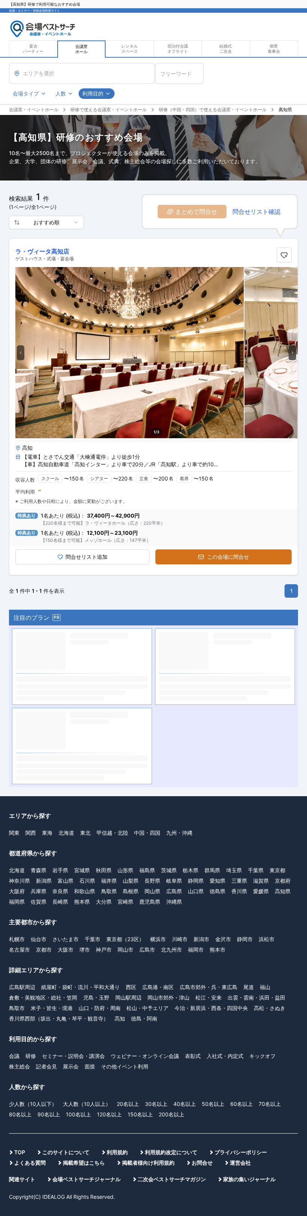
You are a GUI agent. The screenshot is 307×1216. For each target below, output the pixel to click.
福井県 (109, 703)
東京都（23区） (125, 761)
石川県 (87, 703)
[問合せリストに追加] (284, 255)
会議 (14, 878)
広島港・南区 (158, 809)
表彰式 (193, 878)
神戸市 (104, 772)
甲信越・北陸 (112, 655)
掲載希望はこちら (84, 985)
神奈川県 (19, 703)
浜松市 (266, 761)
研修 (30, 878)
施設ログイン (285, 16)
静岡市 (245, 761)
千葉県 (256, 692)
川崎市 (180, 761)
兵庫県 (38, 713)
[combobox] (46, 222)
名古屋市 (19, 772)
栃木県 (190, 692)
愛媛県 (261, 713)
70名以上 (270, 926)
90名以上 (48, 937)
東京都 (277, 692)
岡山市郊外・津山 (168, 820)
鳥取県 (109, 713)
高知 (120, 841)
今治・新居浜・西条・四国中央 (211, 830)
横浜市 (158, 761)
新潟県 (44, 703)
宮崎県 (125, 724)
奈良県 (60, 713)
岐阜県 (174, 703)
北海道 (66, 655)
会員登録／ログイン (251, 16)
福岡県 (17, 724)
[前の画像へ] (20, 352)
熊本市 (217, 772)
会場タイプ (26, 93)
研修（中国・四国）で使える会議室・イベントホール (213, 109)
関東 (14, 655)
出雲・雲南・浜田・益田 (256, 820)
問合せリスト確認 (256, 211)
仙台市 (38, 761)
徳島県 (217, 713)
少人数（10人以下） (33, 926)
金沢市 (223, 761)
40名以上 (184, 926)
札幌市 (17, 761)
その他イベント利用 (124, 889)
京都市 (44, 772)
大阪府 (17, 713)
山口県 (196, 713)
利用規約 (117, 974)
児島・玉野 (96, 820)
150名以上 (140, 937)
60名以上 (241, 926)
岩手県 (60, 692)
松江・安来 (208, 820)
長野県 (152, 703)
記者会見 (46, 889)
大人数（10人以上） (87, 926)
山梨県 (131, 703)
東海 (47, 655)
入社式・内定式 (225, 878)
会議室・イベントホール (33, 109)
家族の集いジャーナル (249, 1001)
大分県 (104, 724)
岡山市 (125, 772)
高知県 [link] (285, 109)
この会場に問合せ (228, 557)
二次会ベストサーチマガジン (172, 1001)
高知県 (283, 713)
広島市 (147, 772)
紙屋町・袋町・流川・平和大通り (80, 809)
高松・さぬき (269, 830)
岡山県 (152, 713)
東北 (85, 655)
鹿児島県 (149, 724)
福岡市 (196, 772)
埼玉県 (234, 692)
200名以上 (171, 937)
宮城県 (82, 692)
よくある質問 (30, 985)
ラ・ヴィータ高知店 (42, 251)
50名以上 (213, 926)
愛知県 (217, 703)
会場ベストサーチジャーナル (86, 1001)
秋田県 (104, 692)
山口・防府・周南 (100, 830)
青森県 (38, 692)
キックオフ (262, 878)
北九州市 (171, 772)
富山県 (65, 703)
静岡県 (196, 703)
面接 (90, 889)
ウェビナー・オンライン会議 (145, 878)
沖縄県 (174, 724)
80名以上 (20, 937)
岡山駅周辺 (128, 820)
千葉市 (92, 761)
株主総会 (19, 889)
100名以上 (78, 937)
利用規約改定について (171, 974)
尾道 (248, 809)
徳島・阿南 (144, 841)
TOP (19, 974)
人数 (60, 93)
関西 (30, 655)
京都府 (283, 703)
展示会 (71, 889)
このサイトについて (65, 974)
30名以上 (156, 926)
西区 (131, 809)
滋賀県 (261, 703)
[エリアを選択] (81, 73)
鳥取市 (17, 830)
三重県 (239, 703)
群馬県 (212, 692)
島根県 (131, 713)
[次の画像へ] (292, 352)
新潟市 (201, 761)
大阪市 (65, 772)
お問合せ (202, 985)
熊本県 (82, 724)
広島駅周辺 (22, 809)
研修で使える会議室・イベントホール (108, 109)
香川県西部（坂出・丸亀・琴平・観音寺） (59, 841)
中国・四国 (147, 655)
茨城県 (169, 692)
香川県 (239, 713)
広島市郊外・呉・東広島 (208, 809)
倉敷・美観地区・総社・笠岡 (43, 820)
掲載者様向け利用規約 (148, 985)
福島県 (147, 692)
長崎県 (60, 724)
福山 (265, 809)
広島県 (174, 713)
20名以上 (128, 926)
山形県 (125, 692)
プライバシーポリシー (241, 974)
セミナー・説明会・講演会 (73, 878)
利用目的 (92, 93)
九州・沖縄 (179, 655)
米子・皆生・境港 (52, 830)
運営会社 (240, 985)
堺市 (84, 772)
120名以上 (109, 937)
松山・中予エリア (147, 830)
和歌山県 (84, 713)
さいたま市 (65, 761)
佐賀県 (38, 724)
